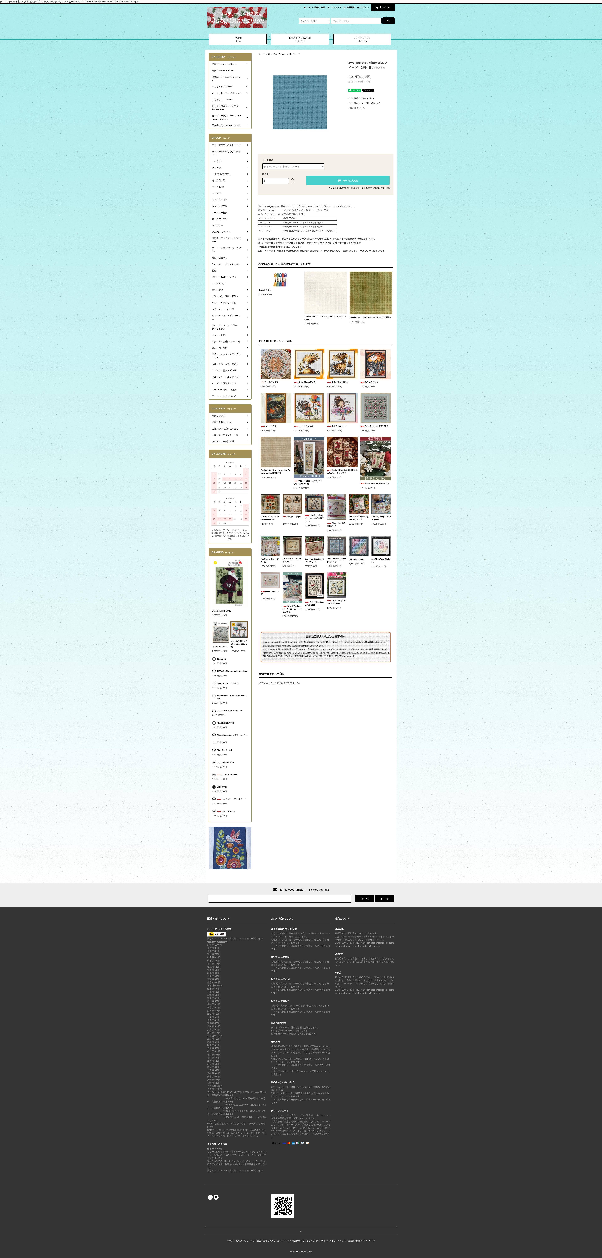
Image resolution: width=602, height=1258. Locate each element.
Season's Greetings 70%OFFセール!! (314, 560)
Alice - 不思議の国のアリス (336, 524)
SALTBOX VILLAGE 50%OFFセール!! (270, 518)
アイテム (385, 7)
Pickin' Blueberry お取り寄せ (314, 603)
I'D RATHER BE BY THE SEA (230, 711)
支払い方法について (245, 1241)
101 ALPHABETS (220, 647)
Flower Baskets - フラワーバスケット (232, 736)
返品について (357, 188)
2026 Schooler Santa (221, 611)
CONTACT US (362, 39)
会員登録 (351, 7)
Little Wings (223, 787)
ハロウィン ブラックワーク (234, 799)
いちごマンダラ (271, 382)
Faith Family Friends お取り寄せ (336, 602)
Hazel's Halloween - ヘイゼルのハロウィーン (314, 518)
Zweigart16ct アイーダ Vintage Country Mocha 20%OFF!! (275, 471)
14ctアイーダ (294, 54)
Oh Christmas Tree (226, 762)
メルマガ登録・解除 (316, 7)
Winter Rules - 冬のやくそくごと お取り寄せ (308, 482)
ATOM (372, 1241)
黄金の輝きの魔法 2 (306, 382)
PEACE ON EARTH (225, 723)
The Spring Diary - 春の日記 (270, 560)
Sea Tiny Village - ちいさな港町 (381, 518)
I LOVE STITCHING (270, 592)
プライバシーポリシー (329, 1241)
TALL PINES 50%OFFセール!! (292, 560)
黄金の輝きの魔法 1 (340, 382)
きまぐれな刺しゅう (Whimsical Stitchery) (238, 644)
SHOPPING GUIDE (300, 39)
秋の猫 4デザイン (292, 518)
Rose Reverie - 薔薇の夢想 (377, 426)
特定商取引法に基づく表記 (378, 188)
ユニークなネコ (271, 426)
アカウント (336, 7)
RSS (365, 1241)
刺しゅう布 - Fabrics (276, 54)
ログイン (365, 7)
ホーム (261, 54)
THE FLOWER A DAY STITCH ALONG (232, 697)
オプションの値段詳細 (339, 188)
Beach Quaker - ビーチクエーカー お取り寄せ (292, 609)
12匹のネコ (222, 659)
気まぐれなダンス (339, 426)
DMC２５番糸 (265, 290)
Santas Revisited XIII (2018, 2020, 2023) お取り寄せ (342, 471)
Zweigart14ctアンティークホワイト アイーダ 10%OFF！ (325, 317)
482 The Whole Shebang (381, 560)
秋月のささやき (371, 382)
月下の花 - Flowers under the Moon (232, 671)
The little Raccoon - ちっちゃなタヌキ (359, 518)
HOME (238, 39)
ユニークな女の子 (306, 426)
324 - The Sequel (358, 559)
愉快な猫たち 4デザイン (228, 683)
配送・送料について (266, 1241)
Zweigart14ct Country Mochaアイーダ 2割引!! (370, 317)
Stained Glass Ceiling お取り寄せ (336, 560)
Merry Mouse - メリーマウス (378, 483)
